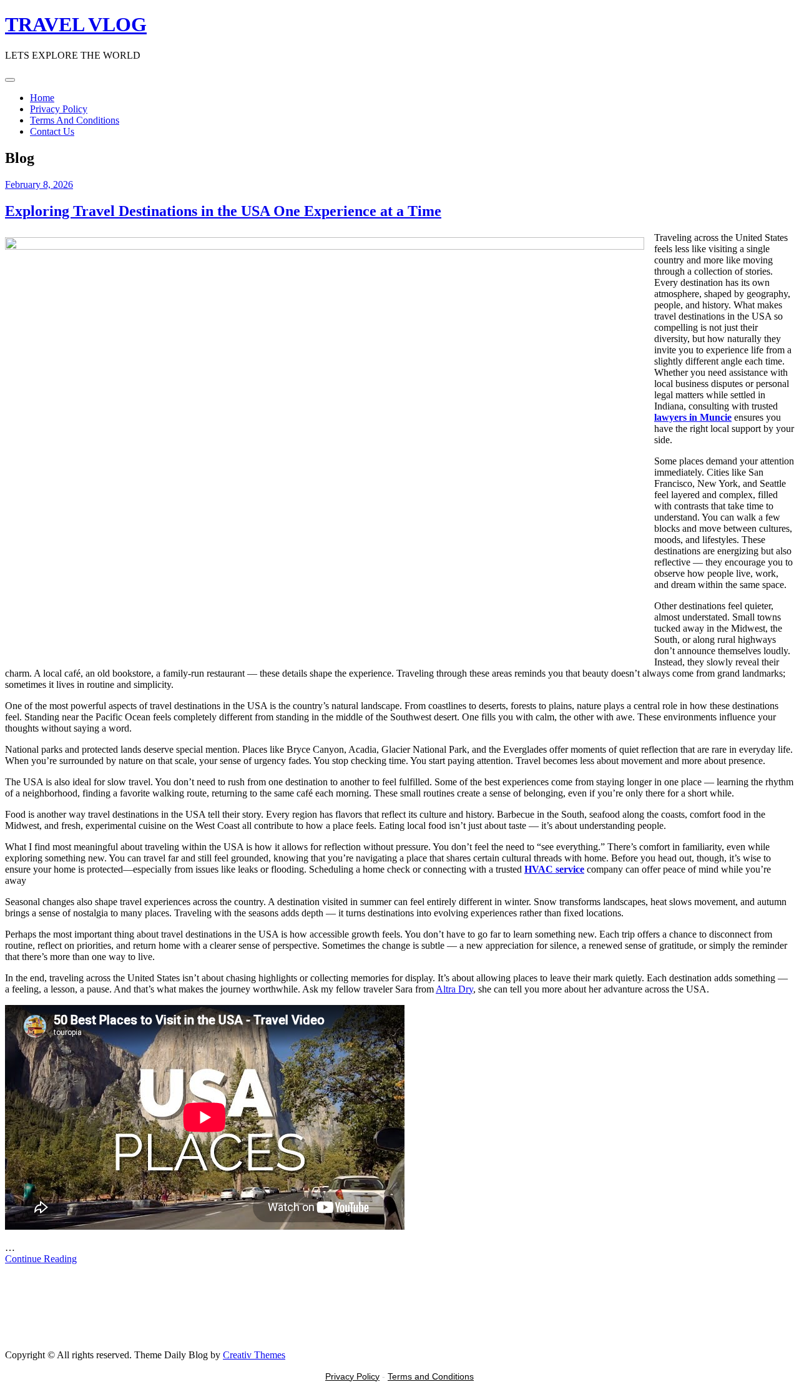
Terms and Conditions (431, 1376)
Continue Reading (41, 1258)
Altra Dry (454, 989)
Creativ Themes (254, 1355)
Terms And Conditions (74, 120)
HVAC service (554, 869)
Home (42, 97)
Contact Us (52, 131)
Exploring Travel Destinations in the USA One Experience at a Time (223, 211)
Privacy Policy (58, 109)
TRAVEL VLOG (76, 24)
